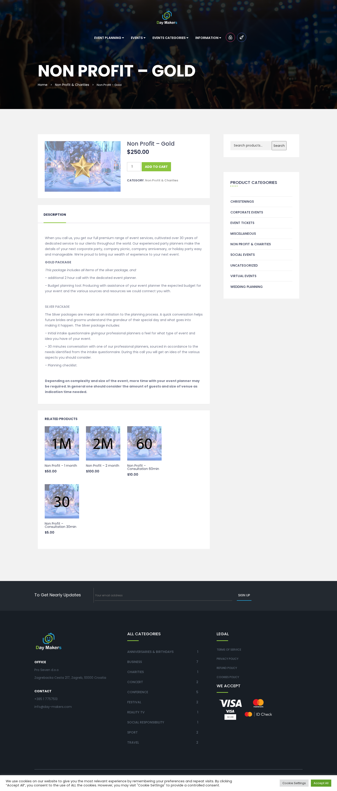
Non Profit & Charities (72, 84)
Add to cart (156, 166)
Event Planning (108, 37)
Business (134, 662)
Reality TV (136, 712)
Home (42, 84)
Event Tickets (242, 223)
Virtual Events (243, 276)
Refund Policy (227, 668)
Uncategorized (244, 265)
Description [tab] (55, 214)
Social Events (242, 254)
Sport (132, 732)
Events (137, 37)
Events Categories (169, 37)
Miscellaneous (243, 233)
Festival (134, 702)
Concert (135, 682)
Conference (137, 692)
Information (207, 37)
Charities (135, 672)
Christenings (242, 201)
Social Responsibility (145, 722)
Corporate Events (246, 212)
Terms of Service (229, 650)
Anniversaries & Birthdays (150, 651)
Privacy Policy (227, 659)
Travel (133, 742)
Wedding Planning (246, 286)
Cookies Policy (228, 677)
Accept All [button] (321, 783)
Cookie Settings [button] (294, 783)
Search (279, 145)
